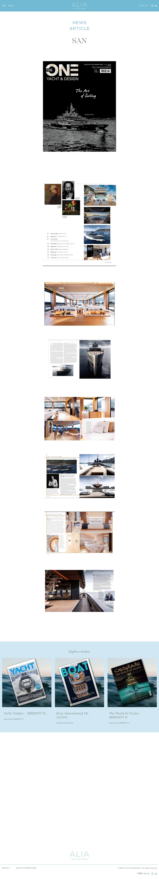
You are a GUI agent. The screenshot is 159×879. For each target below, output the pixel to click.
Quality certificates (26, 868)
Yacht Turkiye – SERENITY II (25, 713)
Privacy (6, 868)
